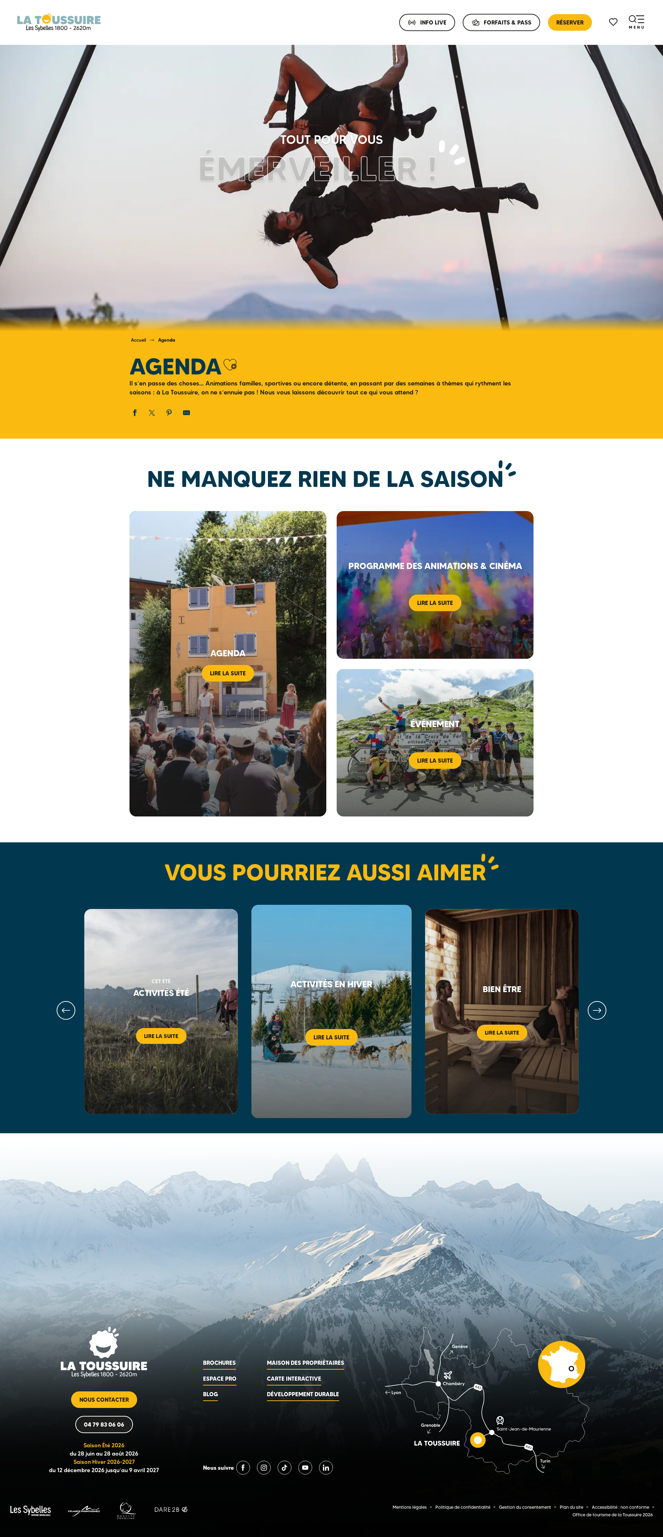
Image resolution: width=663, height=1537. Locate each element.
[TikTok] (284, 1467)
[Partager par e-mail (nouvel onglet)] (186, 412)
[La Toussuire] (59, 22)
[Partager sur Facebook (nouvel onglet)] (134, 412)
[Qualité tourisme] (126, 1510)
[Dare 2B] (171, 1510)
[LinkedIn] (326, 1467)
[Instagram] (263, 1467)
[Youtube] (305, 1467)
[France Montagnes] (84, 1510)
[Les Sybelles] (30, 1510)
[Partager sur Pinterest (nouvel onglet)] (169, 412)
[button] (230, 364)
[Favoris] (613, 22)
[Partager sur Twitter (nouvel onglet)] (151, 412)
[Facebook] (243, 1467)
